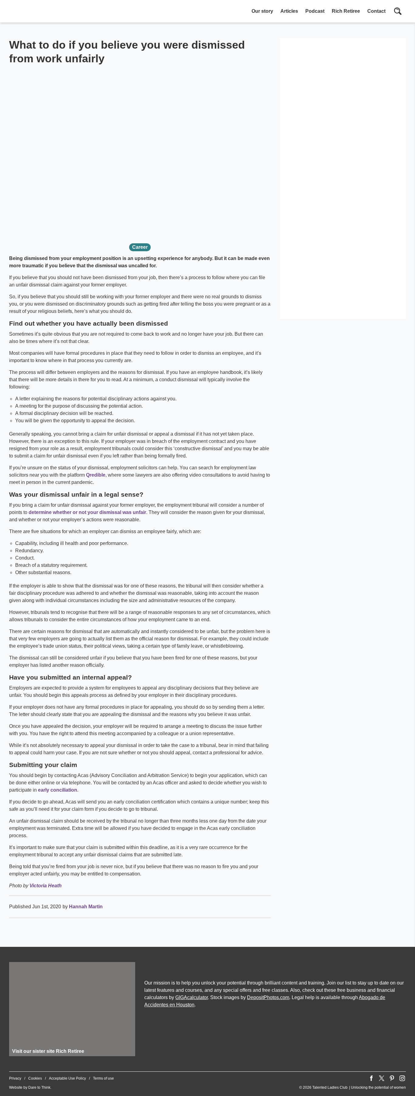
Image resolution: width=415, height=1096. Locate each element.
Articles (289, 11)
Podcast (314, 11)
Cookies (35, 1078)
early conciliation (57, 790)
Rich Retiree (346, 11)
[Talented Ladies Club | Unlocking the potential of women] (73, 12)
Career (140, 247)
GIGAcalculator (191, 997)
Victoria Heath (45, 885)
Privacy (15, 1078)
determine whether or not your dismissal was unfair (87, 512)
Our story (262, 11)
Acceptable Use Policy (67, 1078)
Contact (376, 11)
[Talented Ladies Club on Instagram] (402, 1078)
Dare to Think (39, 1087)
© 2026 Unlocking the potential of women (352, 1087)
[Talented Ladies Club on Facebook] (371, 1078)
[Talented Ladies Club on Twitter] (381, 1078)
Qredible (95, 475)
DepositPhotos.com (268, 997)
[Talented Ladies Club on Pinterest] (392, 1078)
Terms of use (103, 1078)
